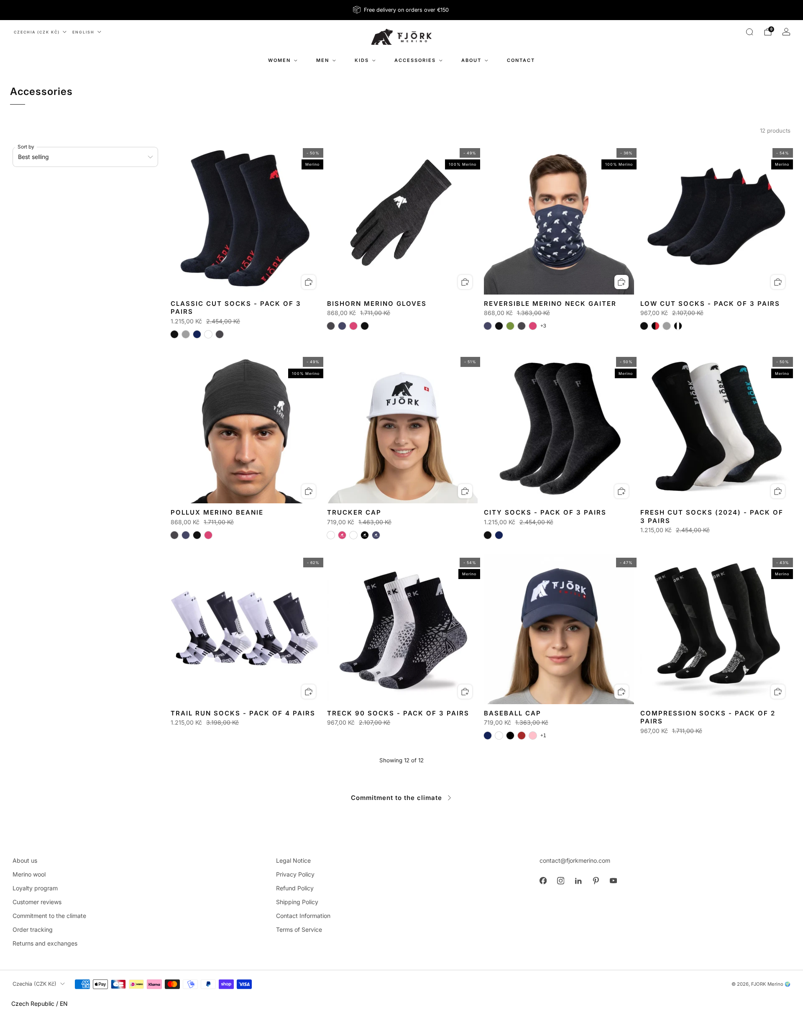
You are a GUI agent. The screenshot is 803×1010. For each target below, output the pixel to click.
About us (25, 860)
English (83, 32)
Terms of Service (299, 929)
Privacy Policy (295, 874)
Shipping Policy (297, 901)
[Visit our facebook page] (543, 881)
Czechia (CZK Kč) (37, 32)
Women (279, 60)
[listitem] (401, 10)
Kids (362, 60)
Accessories (415, 60)
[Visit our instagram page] (560, 881)
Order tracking (33, 929)
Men (322, 60)
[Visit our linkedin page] (578, 881)
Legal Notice (293, 860)
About (471, 60)
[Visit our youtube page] (613, 881)
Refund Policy (295, 888)
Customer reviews (37, 901)
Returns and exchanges (45, 943)
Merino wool (29, 874)
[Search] (749, 32)
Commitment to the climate (396, 798)
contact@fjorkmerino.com (575, 860)
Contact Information (303, 915)
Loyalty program (35, 888)
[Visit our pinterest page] (595, 881)
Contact (521, 60)
